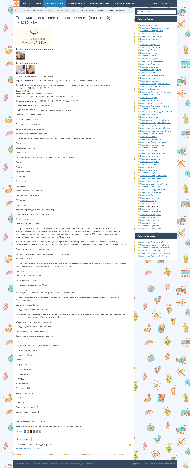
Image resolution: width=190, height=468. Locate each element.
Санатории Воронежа (150, 44)
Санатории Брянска (149, 67)
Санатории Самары (149, 42)
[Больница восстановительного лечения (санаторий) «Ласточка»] (20, 55)
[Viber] (34, 431)
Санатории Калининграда (152, 86)
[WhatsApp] (37, 431)
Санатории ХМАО (148, 217)
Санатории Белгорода (150, 64)
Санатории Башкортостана (152, 153)
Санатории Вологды (149, 72)
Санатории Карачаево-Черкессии (155, 92)
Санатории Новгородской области (155, 131)
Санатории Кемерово (150, 95)
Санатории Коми (148, 167)
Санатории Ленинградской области (156, 111)
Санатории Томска (148, 203)
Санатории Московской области (154, 120)
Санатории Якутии (148, 173)
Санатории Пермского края (152, 145)
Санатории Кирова (148, 97)
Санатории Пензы (148, 56)
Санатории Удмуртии (150, 209)
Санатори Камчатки (149, 89)
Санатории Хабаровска (150, 214)
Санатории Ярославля (150, 228)
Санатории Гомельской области (154, 245)
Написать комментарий (29, 449)
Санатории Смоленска (150, 192)
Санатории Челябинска (151, 220)
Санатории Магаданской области (155, 122)
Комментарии (23, 439)
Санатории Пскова (148, 148)
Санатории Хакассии (149, 181)
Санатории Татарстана (150, 178)
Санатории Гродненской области (155, 248)
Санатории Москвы (149, 117)
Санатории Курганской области (154, 106)
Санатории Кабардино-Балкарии (155, 83)
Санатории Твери (148, 201)
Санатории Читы (147, 223)
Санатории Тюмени (149, 206)
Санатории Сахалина (150, 187)
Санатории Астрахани (150, 47)
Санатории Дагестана (150, 159)
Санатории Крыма (148, 25)
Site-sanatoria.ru (21, 464)
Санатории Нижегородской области (156, 128)
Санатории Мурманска (150, 125)
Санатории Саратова (150, 39)
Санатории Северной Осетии (153, 175)
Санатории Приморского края (153, 142)
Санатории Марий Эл (150, 164)
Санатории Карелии (149, 162)
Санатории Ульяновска (150, 212)
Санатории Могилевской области (155, 253)
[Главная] (15, 10)
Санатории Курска (148, 109)
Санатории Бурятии (149, 156)
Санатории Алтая (148, 33)
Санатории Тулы (147, 195)
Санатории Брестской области (154, 242)
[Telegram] (40, 431)
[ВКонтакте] (25, 431)
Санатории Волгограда (150, 36)
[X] (31, 431)
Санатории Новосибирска (152, 134)
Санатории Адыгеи (148, 150)
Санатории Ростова (149, 50)
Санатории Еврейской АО (152, 75)
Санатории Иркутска (149, 81)
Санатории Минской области (153, 250)
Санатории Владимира (150, 70)
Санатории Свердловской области (156, 189)
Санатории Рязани (148, 53)
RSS (130, 445)
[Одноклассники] (28, 431)
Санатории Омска (148, 136)
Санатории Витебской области (154, 256)
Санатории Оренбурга (150, 139)
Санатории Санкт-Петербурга (153, 184)
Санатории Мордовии (150, 170)
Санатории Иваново (149, 78)
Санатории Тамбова (149, 198)
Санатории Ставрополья (151, 31)
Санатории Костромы (150, 100)
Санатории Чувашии (149, 226)
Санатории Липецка (149, 114)
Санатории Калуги (148, 58)
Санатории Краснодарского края (155, 28)
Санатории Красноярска (151, 103)
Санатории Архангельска (151, 61)
